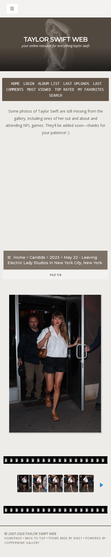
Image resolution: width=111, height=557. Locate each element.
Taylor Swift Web (55, 39)
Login (28, 83)
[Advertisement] (55, 191)
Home (15, 83)
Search (55, 95)
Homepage (13, 538)
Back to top (35, 538)
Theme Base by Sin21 (65, 538)
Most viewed (39, 89)
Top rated (64, 89)
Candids (37, 257)
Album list (49, 83)
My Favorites (91, 89)
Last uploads (76, 83)
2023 (55, 257)
